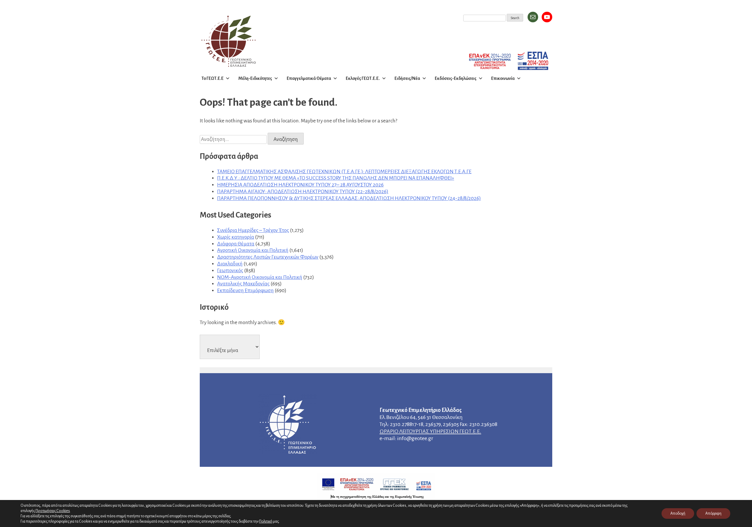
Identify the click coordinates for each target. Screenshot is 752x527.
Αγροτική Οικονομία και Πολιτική (252, 250)
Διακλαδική (230, 264)
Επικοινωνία (503, 78)
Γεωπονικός (230, 270)
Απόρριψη (713, 513)
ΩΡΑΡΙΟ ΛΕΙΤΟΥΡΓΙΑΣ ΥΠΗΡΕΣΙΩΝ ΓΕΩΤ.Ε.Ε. (430, 431)
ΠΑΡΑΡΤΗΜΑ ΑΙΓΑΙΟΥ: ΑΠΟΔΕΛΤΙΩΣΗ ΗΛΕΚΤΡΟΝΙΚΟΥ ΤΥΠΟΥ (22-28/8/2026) (302, 191)
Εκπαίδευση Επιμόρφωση (245, 290)
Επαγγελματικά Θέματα (309, 78)
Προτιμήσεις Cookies (53, 511)
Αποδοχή (677, 513)
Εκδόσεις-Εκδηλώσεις (455, 78)
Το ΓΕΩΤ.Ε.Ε (213, 78)
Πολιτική (265, 521)
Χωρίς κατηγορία (235, 237)
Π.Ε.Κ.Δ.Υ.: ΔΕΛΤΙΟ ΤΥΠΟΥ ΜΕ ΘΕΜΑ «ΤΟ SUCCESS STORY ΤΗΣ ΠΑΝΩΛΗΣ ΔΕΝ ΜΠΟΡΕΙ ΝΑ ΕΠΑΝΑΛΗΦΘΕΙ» (335, 178)
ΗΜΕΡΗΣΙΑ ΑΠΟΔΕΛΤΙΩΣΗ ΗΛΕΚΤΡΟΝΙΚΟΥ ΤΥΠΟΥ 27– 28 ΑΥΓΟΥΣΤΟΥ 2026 (300, 185)
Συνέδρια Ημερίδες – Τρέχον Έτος (253, 230)
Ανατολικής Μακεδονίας (243, 284)
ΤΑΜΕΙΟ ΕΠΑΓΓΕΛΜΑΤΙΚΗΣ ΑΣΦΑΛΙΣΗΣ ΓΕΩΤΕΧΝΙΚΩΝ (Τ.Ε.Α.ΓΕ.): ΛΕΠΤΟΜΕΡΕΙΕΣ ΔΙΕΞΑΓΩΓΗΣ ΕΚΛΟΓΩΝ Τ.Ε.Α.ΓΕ (344, 171)
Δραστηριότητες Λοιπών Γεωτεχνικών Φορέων (267, 257)
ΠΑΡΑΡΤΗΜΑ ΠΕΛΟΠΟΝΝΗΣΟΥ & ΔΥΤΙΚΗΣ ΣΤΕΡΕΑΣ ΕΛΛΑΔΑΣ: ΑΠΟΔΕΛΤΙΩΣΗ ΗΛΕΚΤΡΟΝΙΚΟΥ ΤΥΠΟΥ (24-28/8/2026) (349, 198)
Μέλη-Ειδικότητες (255, 78)
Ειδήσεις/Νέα (407, 78)
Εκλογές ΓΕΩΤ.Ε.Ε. (363, 78)
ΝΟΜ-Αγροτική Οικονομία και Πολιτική (259, 277)
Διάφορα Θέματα (235, 244)
